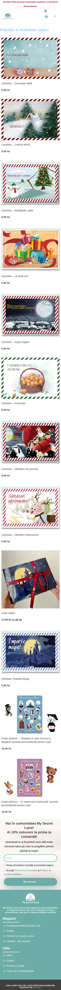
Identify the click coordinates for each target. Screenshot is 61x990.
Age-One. (37, 988)
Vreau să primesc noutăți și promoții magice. (30, 865)
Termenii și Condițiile (26, 870)
